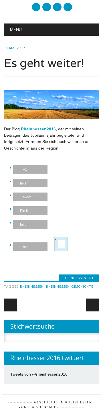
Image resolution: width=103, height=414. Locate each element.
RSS (46, 7)
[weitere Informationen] (61, 244)
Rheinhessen (32, 286)
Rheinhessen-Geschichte (69, 286)
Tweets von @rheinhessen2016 (39, 374)
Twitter (36, 7)
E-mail (58, 7)
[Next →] (92, 305)
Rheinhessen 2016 (79, 278)
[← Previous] (10, 305)
